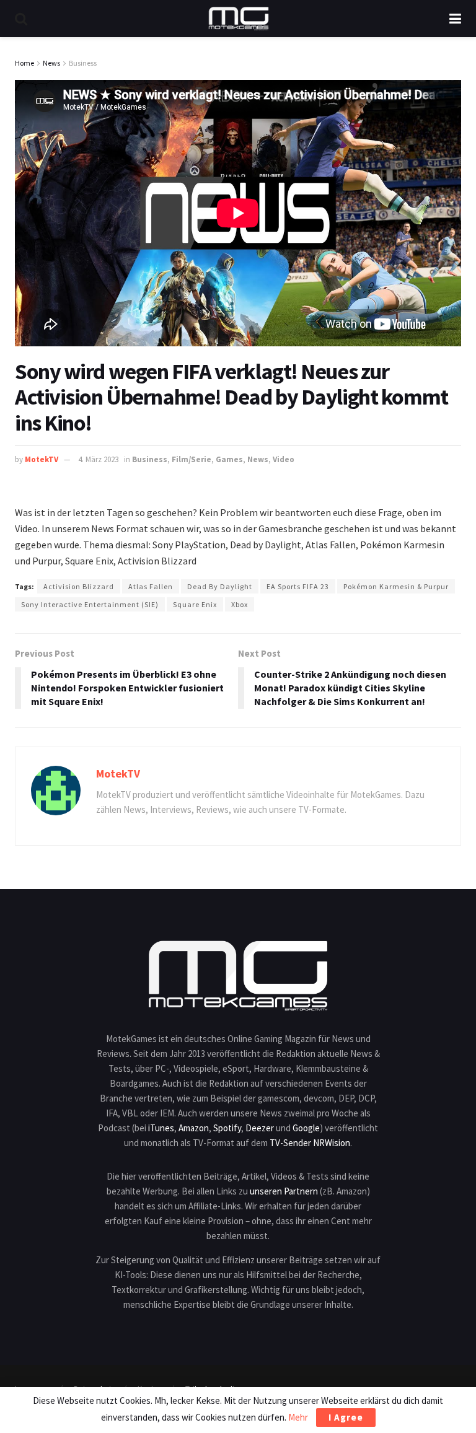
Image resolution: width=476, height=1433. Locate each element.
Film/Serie (191, 459)
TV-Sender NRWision (310, 1143)
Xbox (239, 604)
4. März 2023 (98, 459)
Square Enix (195, 604)
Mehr (298, 1417)
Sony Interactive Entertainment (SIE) (90, 604)
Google (306, 1128)
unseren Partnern (284, 1191)
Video (283, 459)
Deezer (259, 1128)
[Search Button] (21, 18)
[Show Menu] (455, 18)
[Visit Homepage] (239, 18)
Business (83, 63)
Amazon (193, 1128)
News (51, 63)
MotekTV (41, 459)
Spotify (227, 1128)
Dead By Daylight (219, 586)
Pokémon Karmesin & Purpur (396, 586)
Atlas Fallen (150, 586)
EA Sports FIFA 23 (298, 586)
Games (229, 459)
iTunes (161, 1128)
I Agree (345, 1417)
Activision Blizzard (78, 586)
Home (24, 63)
